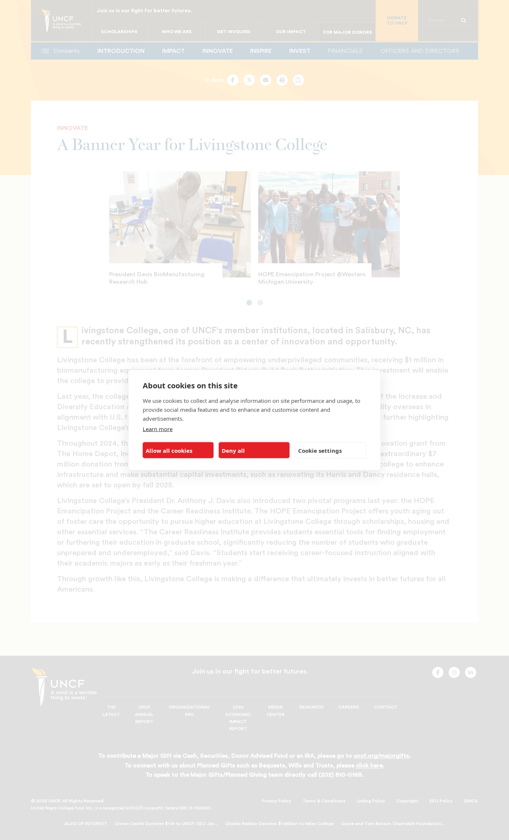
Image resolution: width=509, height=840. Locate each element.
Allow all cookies (169, 450)
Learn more (158, 429)
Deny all (233, 450)
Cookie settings (320, 450)
